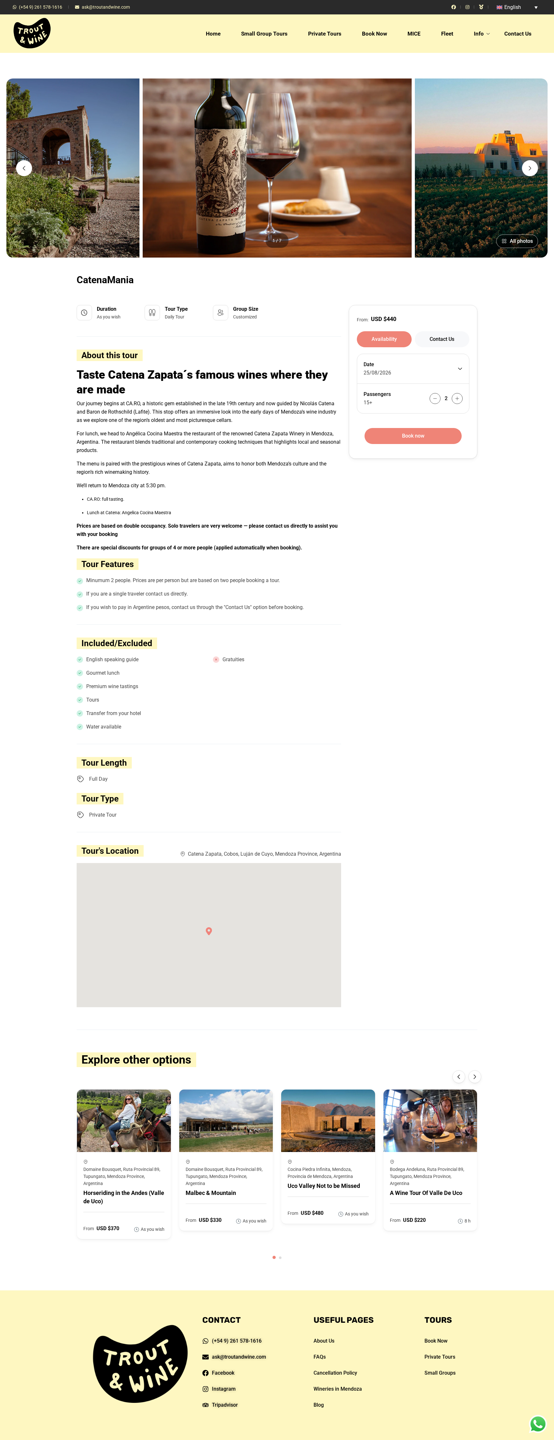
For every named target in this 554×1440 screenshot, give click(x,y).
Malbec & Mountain (211, 1192)
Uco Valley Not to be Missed (324, 1185)
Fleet (447, 33)
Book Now (374, 33)
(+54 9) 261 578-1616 (40, 7)
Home (213, 33)
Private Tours (324, 33)
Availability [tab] (384, 339)
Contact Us (518, 33)
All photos (521, 241)
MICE (414, 33)
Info (479, 33)
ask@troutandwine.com (106, 7)
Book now (413, 436)
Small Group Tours (264, 33)
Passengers (377, 394)
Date (369, 364)
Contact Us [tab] (442, 339)
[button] (274, 1257)
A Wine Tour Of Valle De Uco (426, 1192)
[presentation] (24, 168)
